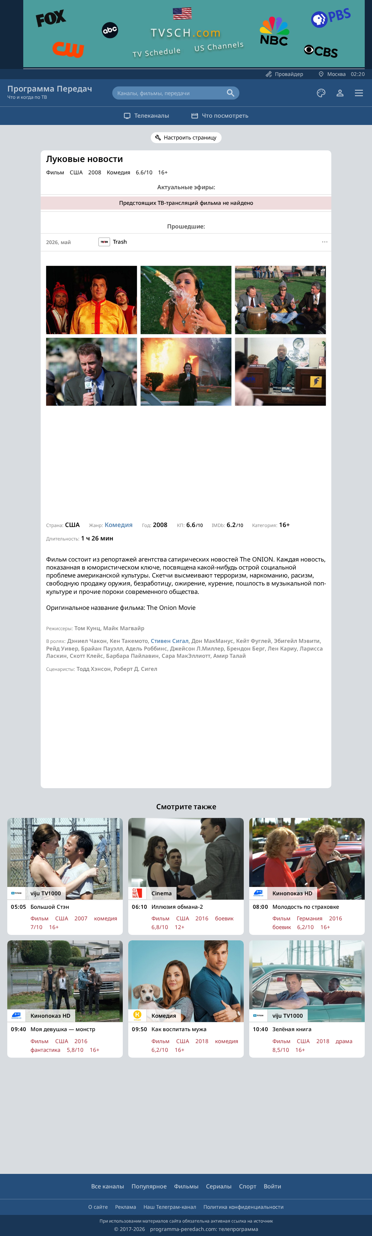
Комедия (119, 524)
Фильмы (186, 1186)
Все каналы (107, 1186)
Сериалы (219, 1186)
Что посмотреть (225, 115)
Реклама (125, 1206)
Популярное (149, 1186)
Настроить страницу (190, 137)
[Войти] (340, 93)
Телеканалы (151, 115)
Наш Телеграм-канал (169, 1206)
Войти (272, 1186)
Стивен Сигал (170, 640)
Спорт (247, 1186)
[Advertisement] (186, 464)
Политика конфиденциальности (243, 1206)
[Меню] (358, 93)
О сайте (98, 1206)
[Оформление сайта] (321, 93)
